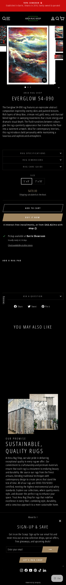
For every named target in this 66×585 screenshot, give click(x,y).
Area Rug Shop (33, 92)
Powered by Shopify (33, 582)
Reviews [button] (4, 300)
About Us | (33, 517)
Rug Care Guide (33, 166)
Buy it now (32, 217)
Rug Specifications (33, 153)
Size (33, 175)
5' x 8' (26, 181)
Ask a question (33, 296)
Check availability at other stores (20, 245)
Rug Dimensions (33, 159)
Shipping (23, 194)
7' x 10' (38, 181)
